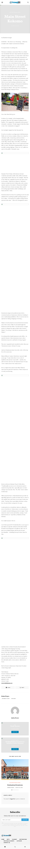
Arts (15, 724)
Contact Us (7, 842)
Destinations (23, 839)
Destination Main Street (15, 12)
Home (2, 839)
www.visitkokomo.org (6, 683)
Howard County (6, 698)
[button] (11, 789)
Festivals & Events (9, 841)
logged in (12, 799)
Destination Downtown (15, 785)
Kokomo (14, 698)
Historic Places (15, 740)
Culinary (14, 839)
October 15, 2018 (15, 25)
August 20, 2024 (19, 787)
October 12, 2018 (15, 728)
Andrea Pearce (15, 718)
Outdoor (19, 841)
